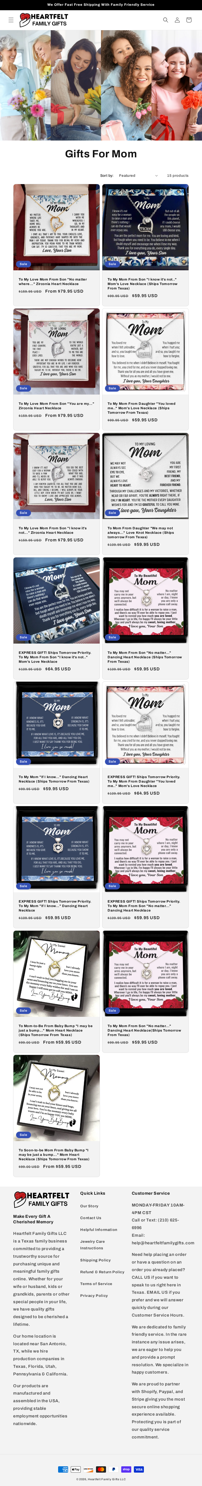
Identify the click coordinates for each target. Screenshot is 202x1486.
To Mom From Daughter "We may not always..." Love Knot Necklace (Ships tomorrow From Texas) (141, 532)
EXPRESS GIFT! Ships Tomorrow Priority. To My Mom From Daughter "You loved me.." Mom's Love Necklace (144, 781)
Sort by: (107, 176)
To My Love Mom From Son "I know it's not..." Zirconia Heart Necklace (53, 530)
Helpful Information (98, 1230)
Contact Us (90, 1218)
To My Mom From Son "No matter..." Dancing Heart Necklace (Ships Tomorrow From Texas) (145, 657)
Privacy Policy (94, 1296)
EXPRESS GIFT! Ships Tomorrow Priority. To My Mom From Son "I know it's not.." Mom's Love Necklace (55, 657)
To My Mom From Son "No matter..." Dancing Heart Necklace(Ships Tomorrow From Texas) (144, 1030)
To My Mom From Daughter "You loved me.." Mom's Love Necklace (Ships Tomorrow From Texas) (141, 408)
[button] (11, 20)
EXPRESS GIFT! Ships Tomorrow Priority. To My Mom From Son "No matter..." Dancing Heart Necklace (144, 906)
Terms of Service (96, 1284)
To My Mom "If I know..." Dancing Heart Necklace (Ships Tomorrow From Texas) (54, 779)
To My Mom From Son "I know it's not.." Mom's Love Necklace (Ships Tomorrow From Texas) (143, 284)
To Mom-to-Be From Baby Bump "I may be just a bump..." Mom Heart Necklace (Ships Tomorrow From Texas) (56, 1030)
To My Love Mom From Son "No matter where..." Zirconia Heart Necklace (53, 282)
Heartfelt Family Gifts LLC (107, 1479)
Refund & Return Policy (102, 1272)
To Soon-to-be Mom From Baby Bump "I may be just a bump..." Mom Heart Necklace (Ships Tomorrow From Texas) (54, 1154)
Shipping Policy (95, 1260)
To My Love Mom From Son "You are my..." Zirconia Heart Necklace (56, 406)
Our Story (89, 1206)
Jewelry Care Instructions (92, 1245)
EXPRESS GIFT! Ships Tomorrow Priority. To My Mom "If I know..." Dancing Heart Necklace (55, 906)
